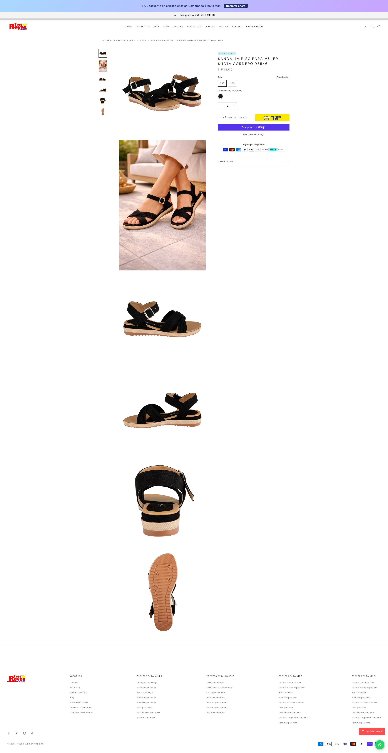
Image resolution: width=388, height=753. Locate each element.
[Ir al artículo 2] (103, 66)
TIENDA (143, 40)
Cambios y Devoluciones (81, 712)
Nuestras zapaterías (79, 692)
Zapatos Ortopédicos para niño (366, 717)
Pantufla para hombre (216, 702)
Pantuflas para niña (288, 722)
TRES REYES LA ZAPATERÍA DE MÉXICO (118, 40)
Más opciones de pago (253, 134)
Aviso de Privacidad (79, 702)
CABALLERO (143, 26)
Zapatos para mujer (146, 717)
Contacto (74, 682)
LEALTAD (237, 26)
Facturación (75, 687)
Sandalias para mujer (146, 702)
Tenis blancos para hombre (219, 687)
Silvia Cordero (227, 53)
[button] (379, 744)
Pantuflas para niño (361, 722)
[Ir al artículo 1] (103, 53)
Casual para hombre (215, 692)
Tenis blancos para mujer (148, 712)
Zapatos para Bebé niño (363, 682)
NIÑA (156, 26)
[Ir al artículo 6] (103, 112)
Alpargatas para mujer (147, 682)
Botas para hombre (215, 697)
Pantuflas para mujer (146, 697)
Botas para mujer (145, 692)
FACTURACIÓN (254, 26)
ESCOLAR (177, 26)
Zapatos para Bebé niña (290, 682)
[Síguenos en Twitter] (16, 733)
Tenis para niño (359, 707)
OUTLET (224, 26)
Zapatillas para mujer (146, 687)
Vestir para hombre (215, 712)
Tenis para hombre (215, 682)
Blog (72, 697)
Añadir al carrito (236, 117)
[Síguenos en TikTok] (32, 733)
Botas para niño (359, 692)
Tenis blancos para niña (290, 712)
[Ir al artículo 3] (103, 79)
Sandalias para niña (288, 697)
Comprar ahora (235, 5)
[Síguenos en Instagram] (24, 733)
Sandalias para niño (361, 697)
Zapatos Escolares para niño (365, 687)
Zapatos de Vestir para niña (291, 702)
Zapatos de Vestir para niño (365, 702)
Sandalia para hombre (216, 707)
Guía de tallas (283, 77)
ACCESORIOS (194, 26)
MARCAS (211, 26)
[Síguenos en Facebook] (8, 733)
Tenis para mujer (144, 707)
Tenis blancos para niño (363, 712)
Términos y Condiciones (81, 707)
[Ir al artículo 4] (103, 90)
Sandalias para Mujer (162, 40)
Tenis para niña (286, 707)
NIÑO (166, 26)
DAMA (128, 26)
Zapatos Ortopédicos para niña (293, 717)
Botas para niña (286, 692)
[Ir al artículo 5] (103, 101)
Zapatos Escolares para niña (292, 687)
